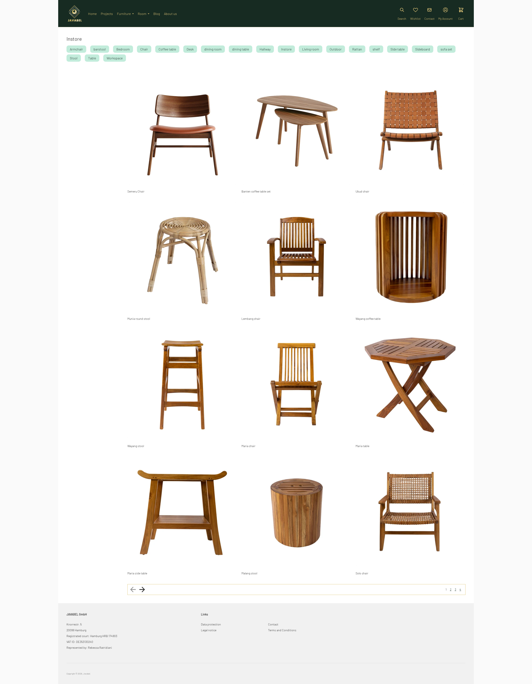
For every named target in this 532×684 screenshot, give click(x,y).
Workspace (115, 58)
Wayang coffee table (368, 318)
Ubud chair (362, 191)
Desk (190, 49)
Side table (397, 49)
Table (92, 58)
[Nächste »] (142, 589)
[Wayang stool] (182, 384)
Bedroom (123, 49)
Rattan (357, 49)
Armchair (76, 49)
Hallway (265, 49)
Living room (310, 49)
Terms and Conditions (282, 630)
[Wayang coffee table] (411, 257)
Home (92, 14)
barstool (100, 49)
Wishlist (415, 18)
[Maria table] (411, 384)
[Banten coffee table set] (296, 130)
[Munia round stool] (182, 257)
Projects (107, 14)
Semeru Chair (135, 191)
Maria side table (137, 573)
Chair (144, 49)
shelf (376, 49)
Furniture (124, 14)
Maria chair (248, 446)
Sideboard (422, 49)
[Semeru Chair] (182, 130)
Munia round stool (138, 318)
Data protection (211, 624)
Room (142, 14)
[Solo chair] (411, 512)
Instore (286, 49)
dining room (213, 49)
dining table (240, 49)
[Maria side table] (182, 512)
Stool (74, 58)
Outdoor (336, 49)
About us (170, 14)
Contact (273, 624)
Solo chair (362, 573)
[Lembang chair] (296, 257)
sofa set (446, 49)
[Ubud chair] (411, 130)
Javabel (86, 673)
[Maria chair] (296, 384)
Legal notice (208, 630)
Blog (156, 14)
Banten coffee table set (256, 191)
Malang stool (249, 573)
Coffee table (167, 49)
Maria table (362, 446)
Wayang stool (135, 446)
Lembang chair (250, 318)
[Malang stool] (296, 512)
